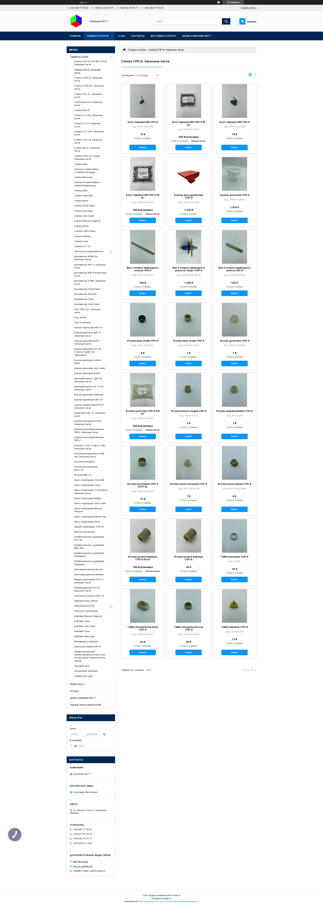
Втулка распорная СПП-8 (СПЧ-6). (142, 485)
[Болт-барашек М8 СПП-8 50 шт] (142, 174)
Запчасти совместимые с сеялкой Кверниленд (87, 184)
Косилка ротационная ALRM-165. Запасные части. (89, 455)
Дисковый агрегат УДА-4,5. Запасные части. (88, 380)
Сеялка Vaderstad (83, 195)
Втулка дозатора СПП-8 (234, 340)
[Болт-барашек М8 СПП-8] (234, 101)
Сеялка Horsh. (81, 226)
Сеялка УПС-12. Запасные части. (88, 95)
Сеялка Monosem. (83, 177)
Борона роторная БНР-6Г (87, 646)
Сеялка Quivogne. (83, 211)
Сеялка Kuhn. (81, 190)
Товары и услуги (97, 36)
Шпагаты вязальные (84, 531)
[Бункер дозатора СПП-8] (234, 174)
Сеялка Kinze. (81, 200)
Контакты (138, 36)
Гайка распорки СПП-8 (234, 556)
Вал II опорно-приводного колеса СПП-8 (234, 269)
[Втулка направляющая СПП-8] (234, 390)
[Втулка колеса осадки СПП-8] (188, 390)
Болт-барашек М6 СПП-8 (143, 122)
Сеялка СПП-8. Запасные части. (87, 71)
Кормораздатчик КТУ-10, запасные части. (87, 589)
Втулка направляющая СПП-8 (234, 411)
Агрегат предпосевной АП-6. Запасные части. (89, 406)
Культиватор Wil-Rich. (85, 294)
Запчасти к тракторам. (86, 611)
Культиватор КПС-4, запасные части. (89, 266)
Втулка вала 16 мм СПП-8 (142, 340)
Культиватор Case (83, 299)
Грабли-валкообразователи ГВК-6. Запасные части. (89, 431)
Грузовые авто (81, 666)
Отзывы (74, 691)
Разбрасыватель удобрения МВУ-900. (89, 546)
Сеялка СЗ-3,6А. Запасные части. (88, 117)
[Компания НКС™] (76, 27)
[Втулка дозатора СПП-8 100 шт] (142, 390)
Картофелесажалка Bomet (88, 569)
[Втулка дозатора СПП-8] (234, 319)
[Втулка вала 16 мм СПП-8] (142, 319)
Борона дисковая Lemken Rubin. (87, 361)
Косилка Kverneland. (84, 461)
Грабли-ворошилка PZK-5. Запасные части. (88, 422)
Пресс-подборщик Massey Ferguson (88, 510)
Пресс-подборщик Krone (87, 521)
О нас (121, 36)
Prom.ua (176, 895)
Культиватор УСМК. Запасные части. (89, 282)
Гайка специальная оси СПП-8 (188, 628)
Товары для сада (83, 676)
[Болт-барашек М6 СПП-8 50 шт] (188, 101)
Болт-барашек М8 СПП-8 (234, 122)
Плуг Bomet (80, 317)
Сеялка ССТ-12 (82, 246)
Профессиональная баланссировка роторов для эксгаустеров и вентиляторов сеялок (89, 656)
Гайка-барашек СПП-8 (234, 627)
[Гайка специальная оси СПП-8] (188, 606)
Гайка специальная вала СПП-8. (143, 628)
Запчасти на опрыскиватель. (89, 251)
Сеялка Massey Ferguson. (87, 221)
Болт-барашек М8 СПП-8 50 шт (142, 196)
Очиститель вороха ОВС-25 (89, 596)
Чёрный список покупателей (85, 704)
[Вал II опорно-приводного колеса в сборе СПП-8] (188, 246)
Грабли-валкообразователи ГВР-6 (89, 439)
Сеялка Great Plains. (84, 205)
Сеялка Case (81, 241)
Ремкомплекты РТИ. (84, 606)
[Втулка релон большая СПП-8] (188, 463)
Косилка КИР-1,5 (82, 475)
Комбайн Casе (81, 631)
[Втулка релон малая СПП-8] (234, 463)
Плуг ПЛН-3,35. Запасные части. (87, 311)
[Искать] (226, 21)
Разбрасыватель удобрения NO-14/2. (89, 538)
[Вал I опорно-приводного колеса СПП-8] (142, 246)
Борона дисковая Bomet (87, 373)
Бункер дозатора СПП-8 (234, 195)
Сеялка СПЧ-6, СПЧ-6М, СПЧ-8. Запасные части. (90, 63)
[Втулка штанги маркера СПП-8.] (188, 535)
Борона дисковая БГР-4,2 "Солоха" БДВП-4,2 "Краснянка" (87, 352)
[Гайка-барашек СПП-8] (234, 606)
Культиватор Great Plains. (87, 289)
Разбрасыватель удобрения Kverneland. (89, 554)
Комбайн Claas (82, 621)
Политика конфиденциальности (183, 901)
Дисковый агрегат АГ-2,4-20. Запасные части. (89, 388)
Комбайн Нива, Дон (84, 636)
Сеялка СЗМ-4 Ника (84, 231)
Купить (142, 147)
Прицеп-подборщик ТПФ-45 (88, 526)
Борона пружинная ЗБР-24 (88, 399)
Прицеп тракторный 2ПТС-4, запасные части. (89, 581)
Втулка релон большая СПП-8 (188, 484)
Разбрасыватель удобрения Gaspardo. (89, 562)
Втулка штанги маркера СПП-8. (188, 558)
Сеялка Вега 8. (82, 110)
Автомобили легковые (85, 671)
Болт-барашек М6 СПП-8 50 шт (188, 123)
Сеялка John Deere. (84, 216)
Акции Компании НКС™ (196, 36)
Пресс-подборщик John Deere (90, 503)
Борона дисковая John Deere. (89, 368)
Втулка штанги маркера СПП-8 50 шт (142, 558)
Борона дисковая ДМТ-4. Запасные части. (87, 334)
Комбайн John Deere (84, 626)
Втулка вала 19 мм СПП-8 (188, 340)
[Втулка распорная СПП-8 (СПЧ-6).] (142, 463)
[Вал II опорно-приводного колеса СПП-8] (234, 246)
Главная (75, 36)
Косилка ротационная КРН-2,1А (85, 468)
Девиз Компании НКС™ (83, 698)
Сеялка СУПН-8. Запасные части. (88, 79)
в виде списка (254, 75)
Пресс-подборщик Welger (87, 498)
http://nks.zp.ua (80, 861)
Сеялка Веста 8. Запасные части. (88, 103)
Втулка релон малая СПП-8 (234, 484)
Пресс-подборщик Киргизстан (90, 516)
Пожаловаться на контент (154, 901)
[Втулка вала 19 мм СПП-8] (188, 319)
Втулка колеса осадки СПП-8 (188, 411)
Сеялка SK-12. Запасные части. (87, 149)
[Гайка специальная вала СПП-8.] (142, 606)
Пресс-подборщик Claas (87, 485)
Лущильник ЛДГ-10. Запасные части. (89, 414)
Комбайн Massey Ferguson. (88, 616)
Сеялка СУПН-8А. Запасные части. (89, 87)
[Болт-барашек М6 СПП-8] (142, 101)
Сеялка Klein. (81, 164)
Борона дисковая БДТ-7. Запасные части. (87, 342)
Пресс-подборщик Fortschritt (89, 480)
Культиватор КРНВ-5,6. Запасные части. (86, 258)
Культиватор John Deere (86, 304)
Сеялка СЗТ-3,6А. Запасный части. (89, 133)
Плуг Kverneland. (82, 322)
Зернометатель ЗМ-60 (85, 601)
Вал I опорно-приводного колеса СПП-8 (143, 269)
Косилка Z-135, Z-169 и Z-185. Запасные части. (89, 447)
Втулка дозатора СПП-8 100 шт (143, 412)
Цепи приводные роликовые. (89, 574)
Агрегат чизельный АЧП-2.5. (88, 327)
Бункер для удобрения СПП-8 (188, 196)
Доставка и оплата (163, 36)
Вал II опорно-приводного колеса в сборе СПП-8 (188, 269)
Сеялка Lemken (82, 236)
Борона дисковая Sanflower (88, 394)
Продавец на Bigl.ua (161, 898)
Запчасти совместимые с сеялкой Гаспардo (86, 170)
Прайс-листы (77, 684)
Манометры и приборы (86, 641)
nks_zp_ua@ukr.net (82, 866)
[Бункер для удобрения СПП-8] (188, 174)
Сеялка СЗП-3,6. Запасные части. (88, 141)
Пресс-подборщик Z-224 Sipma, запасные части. (91, 491)
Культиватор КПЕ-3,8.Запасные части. (90, 274)
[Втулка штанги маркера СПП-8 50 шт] (142, 535)
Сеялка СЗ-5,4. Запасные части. (87, 125)
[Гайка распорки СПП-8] (234, 535)
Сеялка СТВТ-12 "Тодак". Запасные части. (87, 157)
